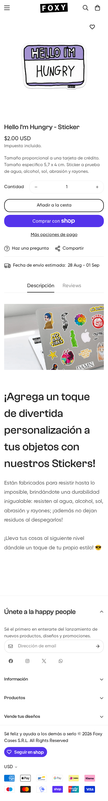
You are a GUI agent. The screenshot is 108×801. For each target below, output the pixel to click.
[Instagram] (27, 661)
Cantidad (14, 187)
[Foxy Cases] (54, 8)
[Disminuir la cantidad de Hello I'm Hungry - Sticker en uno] (36, 187)
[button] (97, 7)
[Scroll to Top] (98, 771)
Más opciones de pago (54, 235)
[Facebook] (10, 661)
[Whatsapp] (60, 661)
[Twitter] (44, 661)
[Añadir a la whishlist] (92, 27)
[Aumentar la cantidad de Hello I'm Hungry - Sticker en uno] (97, 187)
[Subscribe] (98, 646)
